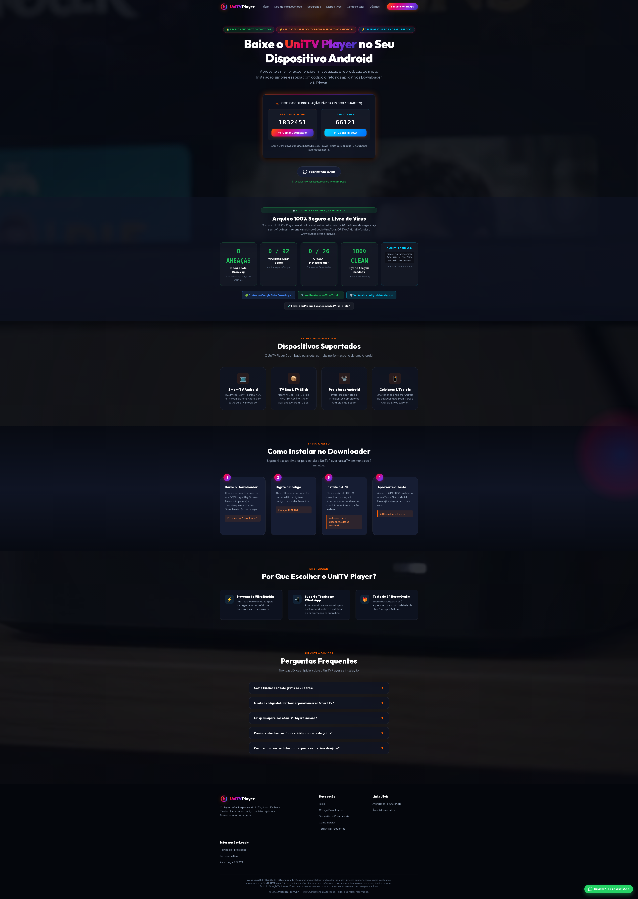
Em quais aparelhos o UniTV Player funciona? (319, 718)
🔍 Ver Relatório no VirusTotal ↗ (320, 295)
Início (265, 6)
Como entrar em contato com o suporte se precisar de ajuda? (319, 748)
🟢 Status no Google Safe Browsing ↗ (268, 295)
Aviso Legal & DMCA (231, 862)
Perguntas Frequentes (332, 828)
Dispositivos (334, 6)
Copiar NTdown (348, 132)
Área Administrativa (383, 810)
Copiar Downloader (294, 132)
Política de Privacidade (233, 849)
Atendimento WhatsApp (386, 803)
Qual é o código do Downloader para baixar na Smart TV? (319, 703)
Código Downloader (331, 810)
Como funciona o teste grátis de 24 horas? (319, 688)
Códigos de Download (288, 6)
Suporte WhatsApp (402, 6)
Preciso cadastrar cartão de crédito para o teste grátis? (319, 733)
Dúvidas (375, 6)
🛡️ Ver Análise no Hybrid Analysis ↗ (371, 295)
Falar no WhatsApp (322, 171)
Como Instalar (355, 6)
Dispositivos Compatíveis (334, 816)
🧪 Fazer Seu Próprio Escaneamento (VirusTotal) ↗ (319, 305)
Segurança (314, 6)
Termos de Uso (229, 855)
